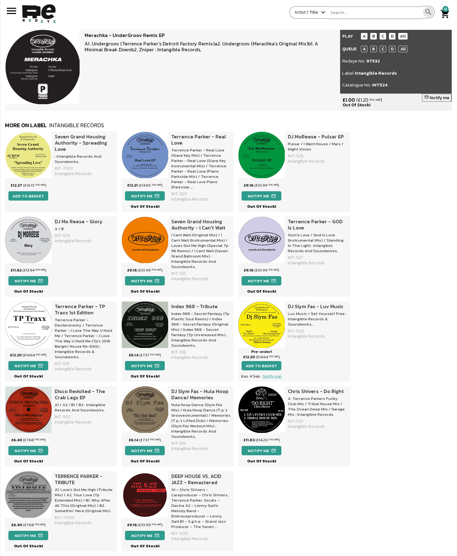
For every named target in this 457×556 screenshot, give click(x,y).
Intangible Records (376, 72)
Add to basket (28, 196)
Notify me (436, 98)
